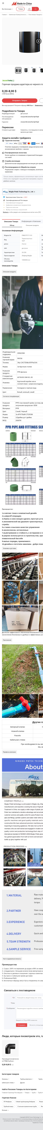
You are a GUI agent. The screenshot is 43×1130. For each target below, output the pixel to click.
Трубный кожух (8, 1106)
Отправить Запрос (19, 101)
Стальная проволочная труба (27, 1106)
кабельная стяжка (8, 1083)
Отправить (22, 1025)
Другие (22, 1083)
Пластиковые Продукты (35, 14)
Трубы (40, 1079)
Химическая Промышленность (17, 14)
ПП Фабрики (8, 1102)
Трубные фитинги (26, 1079)
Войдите (5, 212)
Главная (4, 14)
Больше (4, 1110)
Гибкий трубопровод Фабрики (25, 1102)
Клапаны (5, 1079)
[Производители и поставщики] (22, 3)
